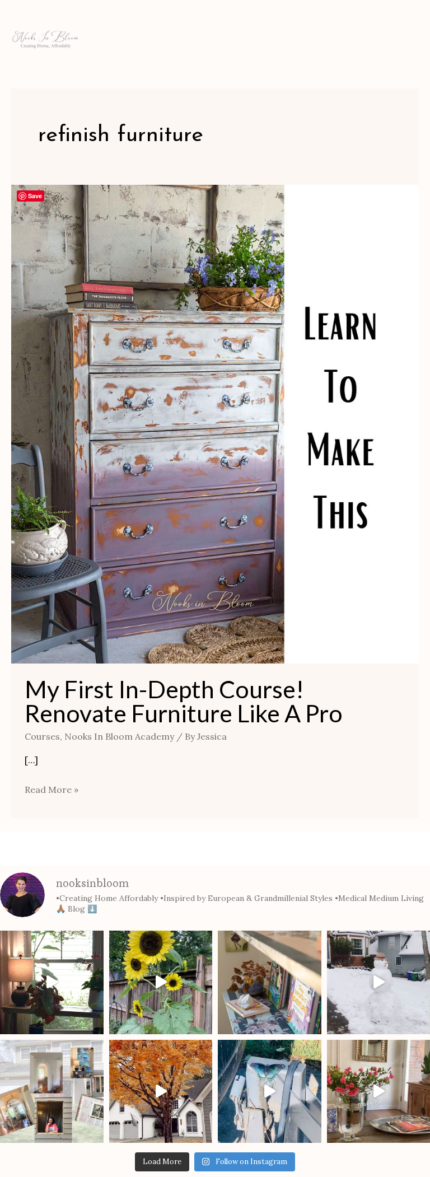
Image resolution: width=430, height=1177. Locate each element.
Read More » (51, 788)
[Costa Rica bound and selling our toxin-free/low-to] (52, 982)
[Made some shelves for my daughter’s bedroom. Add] (269, 982)
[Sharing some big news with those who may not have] (52, 1091)
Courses (42, 736)
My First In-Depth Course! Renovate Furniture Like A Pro (184, 701)
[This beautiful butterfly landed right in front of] (269, 1091)
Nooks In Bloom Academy (119, 736)
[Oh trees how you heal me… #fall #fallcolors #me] (161, 1091)
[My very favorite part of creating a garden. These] (161, 982)
